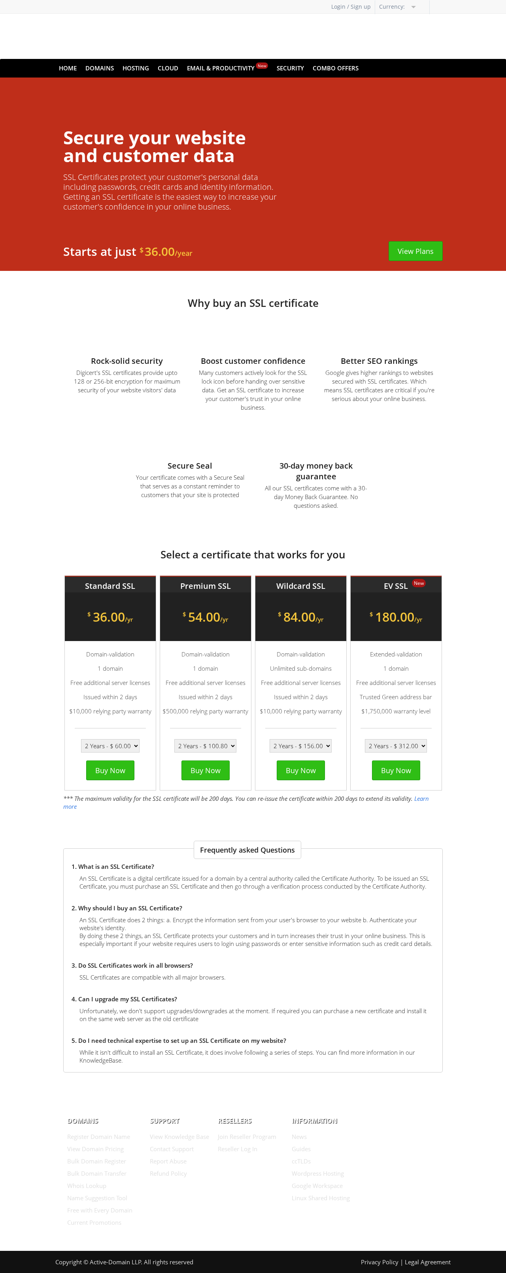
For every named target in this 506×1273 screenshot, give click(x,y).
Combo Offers (336, 68)
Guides (301, 1149)
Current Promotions (94, 1222)
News (299, 1137)
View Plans (416, 251)
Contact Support (172, 1149)
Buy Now (110, 770)
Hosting (136, 68)
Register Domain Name (98, 1137)
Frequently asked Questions (247, 850)
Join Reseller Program (247, 1137)
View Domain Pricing (95, 1149)
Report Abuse (168, 1161)
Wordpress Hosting (318, 1173)
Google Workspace (317, 1186)
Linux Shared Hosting (321, 1198)
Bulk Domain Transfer (96, 1173)
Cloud (168, 68)
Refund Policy (168, 1173)
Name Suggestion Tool (97, 1198)
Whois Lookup (86, 1186)
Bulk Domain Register (96, 1161)
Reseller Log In (237, 1149)
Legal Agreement (428, 1262)
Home (68, 68)
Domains (99, 68)
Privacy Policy (379, 1262)
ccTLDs (301, 1161)
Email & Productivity (226, 67)
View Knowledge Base (179, 1137)
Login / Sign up (351, 6)
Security (290, 68)
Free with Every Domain (99, 1210)
